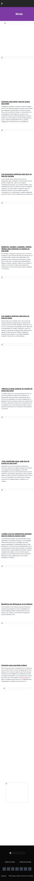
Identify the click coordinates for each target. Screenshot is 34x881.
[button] (27, 3)
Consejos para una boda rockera (14, 665)
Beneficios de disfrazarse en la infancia (16, 604)
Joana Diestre (24, 677)
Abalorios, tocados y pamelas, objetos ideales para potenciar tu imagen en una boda (16, 249)
